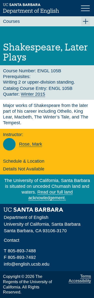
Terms (85, 276)
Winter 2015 (33, 94)
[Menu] (86, 8)
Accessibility (80, 281)
